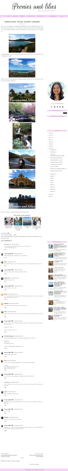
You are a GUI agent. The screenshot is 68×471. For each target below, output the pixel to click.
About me (15, 16)
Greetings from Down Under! (56, 170)
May (51, 182)
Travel (40, 236)
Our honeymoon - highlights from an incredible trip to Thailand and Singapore (60, 284)
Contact (23, 16)
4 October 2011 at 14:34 (18, 286)
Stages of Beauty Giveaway (9, 368)
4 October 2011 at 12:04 (14, 244)
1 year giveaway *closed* (58, 262)
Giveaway (56, 300)
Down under (15, 236)
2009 (50, 196)
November (52, 152)
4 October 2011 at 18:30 (12, 294)
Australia (5, 236)
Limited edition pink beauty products (57, 155)
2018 (50, 133)
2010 (50, 194)
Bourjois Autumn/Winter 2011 (56, 157)
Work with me (31, 16)
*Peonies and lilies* (7, 253)
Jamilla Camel (6, 278)
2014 (50, 141)
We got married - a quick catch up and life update (36, 227)
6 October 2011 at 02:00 (18, 352)
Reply (5, 249)
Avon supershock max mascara (56, 164)
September (52, 174)
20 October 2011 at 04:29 (18, 425)
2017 (50, 135)
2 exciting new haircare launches (56, 162)
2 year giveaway (58, 268)
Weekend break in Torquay (27, 227)
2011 (50, 148)
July (51, 178)
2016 (50, 137)
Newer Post (9, 455)
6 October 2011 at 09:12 (11, 360)
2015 (50, 139)
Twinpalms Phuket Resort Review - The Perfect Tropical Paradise (18, 228)
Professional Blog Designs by (34, 469)
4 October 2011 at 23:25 (11, 311)
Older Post (36, 455)
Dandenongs (10, 236)
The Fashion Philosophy (8, 336)
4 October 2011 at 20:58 (13, 303)
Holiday (20, 236)
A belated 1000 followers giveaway (60, 275)
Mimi (5, 360)
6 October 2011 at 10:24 (18, 374)
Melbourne (24, 236)
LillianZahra (6, 303)
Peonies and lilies (35, 464)
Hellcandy (6, 417)
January (51, 191)
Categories (40, 16)
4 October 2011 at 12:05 (18, 253)
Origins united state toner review (56, 160)
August (51, 176)
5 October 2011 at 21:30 (18, 336)
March (51, 186)
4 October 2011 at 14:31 (14, 278)
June (51, 180)
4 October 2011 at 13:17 (11, 261)
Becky (5, 391)
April (51, 184)
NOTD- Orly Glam (54, 166)
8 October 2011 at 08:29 (14, 382)
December (52, 149)
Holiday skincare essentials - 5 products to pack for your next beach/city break (60, 246)
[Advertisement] (57, 41)
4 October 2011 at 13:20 (18, 269)
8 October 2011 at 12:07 (11, 391)
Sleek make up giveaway (58, 316)
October (52, 154)
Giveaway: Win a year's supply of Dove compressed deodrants (60, 293)
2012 (50, 146)
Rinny (5, 261)
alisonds (5, 294)
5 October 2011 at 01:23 (18, 321)
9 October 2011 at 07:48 (18, 399)
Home (8, 16)
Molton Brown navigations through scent (58, 168)
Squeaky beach (30, 236)
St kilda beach (36, 236)
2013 (50, 144)
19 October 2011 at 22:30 (13, 417)
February (52, 189)
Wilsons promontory (5, 238)
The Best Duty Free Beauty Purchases (8, 227)
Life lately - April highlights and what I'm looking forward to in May (60, 309)
